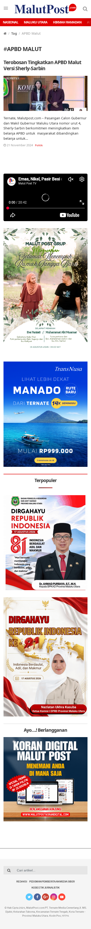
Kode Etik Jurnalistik (46, 888)
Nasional (10, 22)
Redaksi (21, 882)
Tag (14, 33)
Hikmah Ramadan (67, 22)
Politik (39, 145)
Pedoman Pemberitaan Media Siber (52, 882)
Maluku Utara (35, 22)
